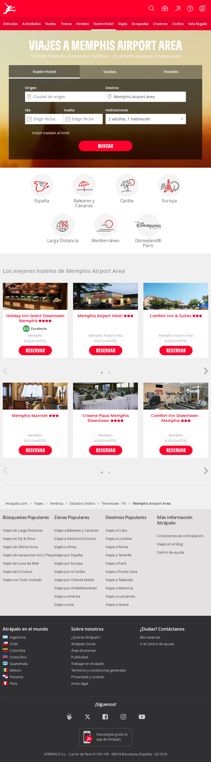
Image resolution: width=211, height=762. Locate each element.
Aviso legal (79, 683)
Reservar (35, 350)
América (56, 503)
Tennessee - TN (114, 503)
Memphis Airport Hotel (100, 316)
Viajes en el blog (170, 544)
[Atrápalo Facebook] (105, 717)
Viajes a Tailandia (119, 579)
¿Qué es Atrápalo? (86, 637)
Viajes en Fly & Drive (19, 538)
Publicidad (79, 657)
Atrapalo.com (16, 503)
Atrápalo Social (83, 643)
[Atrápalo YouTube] (142, 717)
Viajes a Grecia (117, 604)
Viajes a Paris (116, 563)
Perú (13, 683)
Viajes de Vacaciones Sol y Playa (28, 555)
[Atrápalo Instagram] (124, 717)
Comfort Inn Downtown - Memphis (176, 418)
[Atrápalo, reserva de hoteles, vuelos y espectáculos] (10, 8)
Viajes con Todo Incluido (22, 579)
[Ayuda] (190, 8)
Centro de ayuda (170, 552)
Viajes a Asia (64, 604)
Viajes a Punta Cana (121, 571)
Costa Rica (18, 657)
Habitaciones (117, 109)
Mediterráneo (105, 241)
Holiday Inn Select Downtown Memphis (35, 318)
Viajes (38, 503)
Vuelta (69, 109)
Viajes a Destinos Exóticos (75, 538)
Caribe (127, 201)
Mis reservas (150, 637)
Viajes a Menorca (119, 588)
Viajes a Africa (65, 546)
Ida (27, 109)
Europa (169, 201)
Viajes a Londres (119, 538)
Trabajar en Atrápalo (87, 663)
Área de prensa (83, 650)
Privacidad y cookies (87, 676)
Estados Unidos (82, 503)
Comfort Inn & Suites (171, 316)
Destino (112, 87)
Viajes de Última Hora (20, 546)
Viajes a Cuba (116, 530)
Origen (31, 87)
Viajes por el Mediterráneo (75, 588)
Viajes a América (67, 596)
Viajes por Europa (68, 563)
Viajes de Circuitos (17, 571)
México (15, 670)
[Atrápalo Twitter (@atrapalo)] (87, 717)
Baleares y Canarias (84, 203)
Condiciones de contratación (180, 535)
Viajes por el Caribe (69, 571)
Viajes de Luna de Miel (21, 563)
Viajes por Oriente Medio (74, 579)
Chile (14, 643)
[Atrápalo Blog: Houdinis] (69, 716)
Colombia (17, 650)
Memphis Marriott (30, 415)
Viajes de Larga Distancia (23, 530)
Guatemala (18, 663)
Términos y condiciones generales (98, 670)
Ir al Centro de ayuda (157, 644)
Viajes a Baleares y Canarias (76, 530)
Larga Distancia (62, 241)
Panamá (16, 676)
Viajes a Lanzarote (120, 596)
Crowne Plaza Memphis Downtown (105, 418)
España (41, 201)
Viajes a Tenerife (118, 555)
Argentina (18, 637)
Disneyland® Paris (148, 243)
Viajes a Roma (117, 546)
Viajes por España (68, 555)
